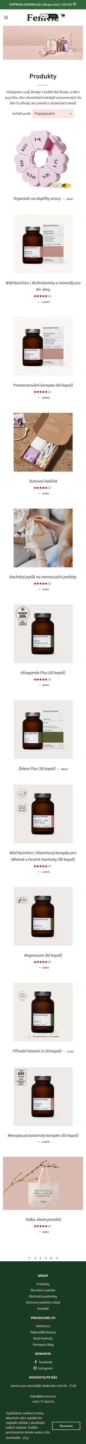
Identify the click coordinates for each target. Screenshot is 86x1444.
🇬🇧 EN (53, 16)
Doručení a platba (43, 1290)
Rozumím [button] (66, 1425)
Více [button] (26, 1437)
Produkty (43, 1284)
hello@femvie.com (43, 1396)
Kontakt (43, 1308)
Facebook (45, 1362)
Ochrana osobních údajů (43, 1302)
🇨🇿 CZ (44, 16)
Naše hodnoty (43, 1338)
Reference (43, 1326)
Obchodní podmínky (43, 1296)
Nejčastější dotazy (43, 1332)
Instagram (45, 1368)
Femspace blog (43, 1344)
